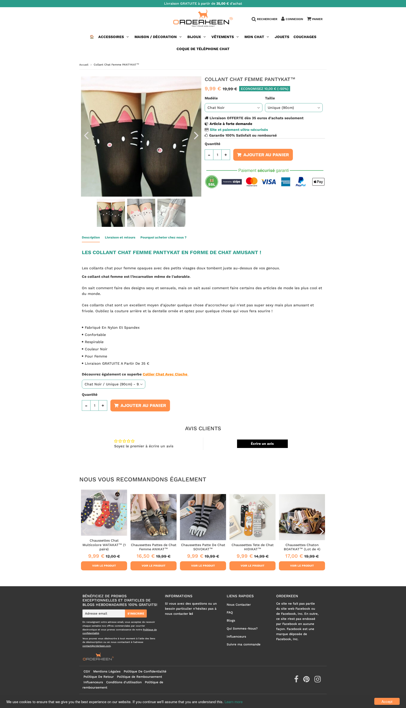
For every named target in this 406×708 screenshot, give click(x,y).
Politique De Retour (99, 677)
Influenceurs (236, 636)
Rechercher (267, 19)
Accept (386, 701)
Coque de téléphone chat (203, 49)
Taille (270, 98)
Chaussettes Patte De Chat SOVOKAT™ (203, 547)
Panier (317, 19)
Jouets (282, 37)
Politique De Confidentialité (145, 671)
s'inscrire (136, 613)
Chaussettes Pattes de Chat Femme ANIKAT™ (153, 547)
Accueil (83, 64)
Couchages (305, 37)
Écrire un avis (262, 444)
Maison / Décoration (155, 37)
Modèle (211, 98)
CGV (87, 671)
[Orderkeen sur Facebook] (296, 681)
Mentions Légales (107, 671)
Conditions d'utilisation (124, 682)
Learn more (234, 701)
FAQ (230, 612)
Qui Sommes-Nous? (242, 628)
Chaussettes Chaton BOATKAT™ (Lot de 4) (302, 547)
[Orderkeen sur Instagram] (317, 681)
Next (196, 135)
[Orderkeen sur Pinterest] (307, 681)
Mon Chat (254, 37)
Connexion (294, 19)
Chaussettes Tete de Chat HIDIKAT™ (253, 547)
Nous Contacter (239, 605)
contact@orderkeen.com (96, 646)
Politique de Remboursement (139, 677)
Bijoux (194, 37)
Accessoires (111, 37)
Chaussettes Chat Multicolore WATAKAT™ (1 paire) (104, 544)
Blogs (231, 620)
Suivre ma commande (244, 644)
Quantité (212, 144)
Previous (86, 135)
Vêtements (223, 37)
